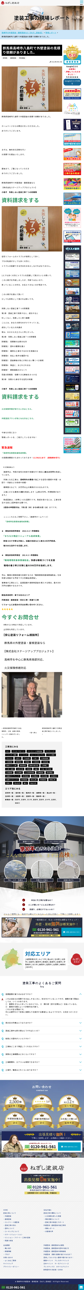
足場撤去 (35, 776)
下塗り (35, 758)
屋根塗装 (23, 765)
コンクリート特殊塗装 (35, 751)
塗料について (9, 1228)
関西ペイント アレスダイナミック (56, 1260)
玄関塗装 (40, 772)
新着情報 (8, 1251)
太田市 (18, 796)
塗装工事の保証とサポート (54, 1222)
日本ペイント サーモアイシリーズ (56, 1263)
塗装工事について (9, 1213)
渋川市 (29, 799)
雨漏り (8, 783)
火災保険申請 (29, 772)
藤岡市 (35, 799)
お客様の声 (49, 1231)
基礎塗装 (19, 762)
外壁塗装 (36, 762)
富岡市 (41, 799)
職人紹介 (8, 1248)
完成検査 (45, 762)
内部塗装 (9, 762)
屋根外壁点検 (34, 765)
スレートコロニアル (37, 755)
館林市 (38, 796)
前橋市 (23, 799)
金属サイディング (12, 780)
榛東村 (17, 803)
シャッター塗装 (11, 755)
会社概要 (6, 1245)
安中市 (47, 799)
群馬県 (7, 799)
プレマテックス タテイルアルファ (56, 1266)
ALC (7, 751)
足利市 (7, 793)
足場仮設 (26, 776)
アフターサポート (18, 751)
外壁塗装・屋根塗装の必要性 (54, 1245)
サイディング (50, 751)
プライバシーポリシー (11, 1266)
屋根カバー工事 (11, 765)
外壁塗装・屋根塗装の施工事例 (55, 1225)
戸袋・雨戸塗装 (46, 769)
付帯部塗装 (44, 758)
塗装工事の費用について (52, 1213)
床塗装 (29, 769)
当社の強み (48, 1210)
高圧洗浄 (33, 783)
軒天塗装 (44, 776)
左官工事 (20, 769)
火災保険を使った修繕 (53, 1216)
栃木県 (18, 793)
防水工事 (34, 780)
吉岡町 (53, 799)
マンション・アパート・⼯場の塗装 (17, 1237)
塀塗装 (27, 762)
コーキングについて (12, 1231)
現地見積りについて (52, 1219)
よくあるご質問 (10, 1260)
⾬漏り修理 (9, 1240)
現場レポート (50, 1228)
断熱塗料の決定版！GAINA (53, 1270)
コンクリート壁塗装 (12, 1222)
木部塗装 (9, 772)
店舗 (36, 769)
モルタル (9, 758)
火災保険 (19, 772)
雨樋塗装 (43, 780)
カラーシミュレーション (13, 1234)
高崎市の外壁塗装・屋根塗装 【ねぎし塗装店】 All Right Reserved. (43, 1281)
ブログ (7, 1254)
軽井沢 (28, 793)
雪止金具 (17, 783)
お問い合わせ (8, 1257)
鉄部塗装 (24, 780)
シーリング (23, 755)
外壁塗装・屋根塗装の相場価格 (55, 1251)
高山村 (49, 793)
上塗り (18, 758)
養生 (25, 783)
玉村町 (7, 796)
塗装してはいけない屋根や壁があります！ (59, 1257)
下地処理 (27, 758)
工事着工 (44, 765)
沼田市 (28, 796)
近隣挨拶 (54, 776)
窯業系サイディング (12, 776)
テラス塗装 (51, 755)
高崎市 (17, 799)
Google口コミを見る (72, 82)
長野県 (38, 793)
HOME (5, 1210)
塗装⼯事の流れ (10, 1225)
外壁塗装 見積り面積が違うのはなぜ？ (58, 1254)
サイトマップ (8, 1263)
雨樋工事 (52, 780)
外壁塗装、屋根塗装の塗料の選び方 (56, 1248)
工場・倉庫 (10, 769)
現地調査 (50, 772)
